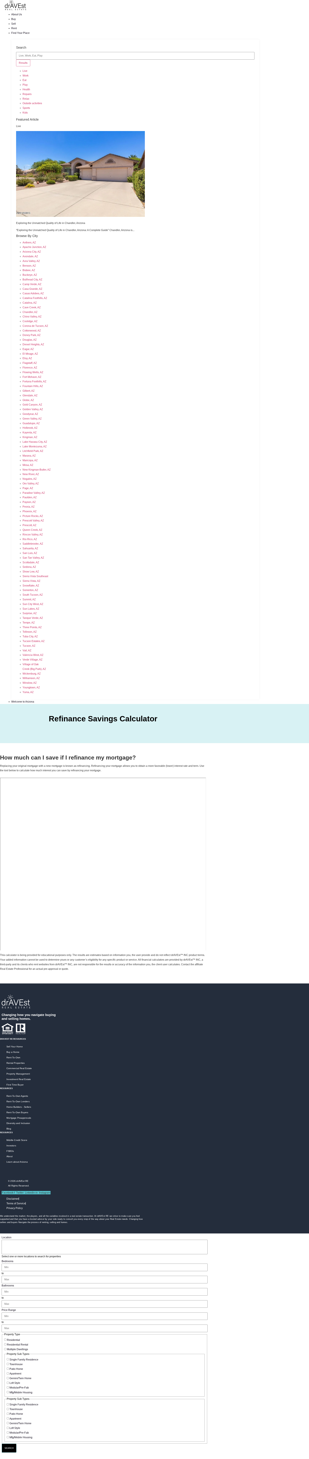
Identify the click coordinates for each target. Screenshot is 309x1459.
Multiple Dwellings (17, 1349)
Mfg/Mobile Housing (20, 1392)
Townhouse (16, 1364)
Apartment (15, 1373)
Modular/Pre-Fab (19, 1387)
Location (6, 1237)
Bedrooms (7, 1261)
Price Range (9, 1310)
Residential (13, 1340)
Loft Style (14, 1383)
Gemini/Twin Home (20, 1378)
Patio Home (16, 1369)
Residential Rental (17, 1344)
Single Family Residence (23, 1359)
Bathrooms (8, 1285)
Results (23, 62)
